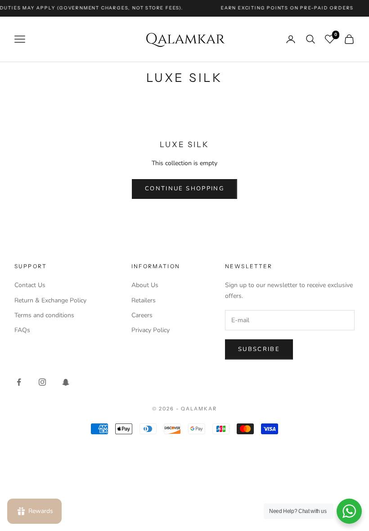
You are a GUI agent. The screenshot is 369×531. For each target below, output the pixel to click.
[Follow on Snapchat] (65, 382)
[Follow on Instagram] (42, 382)
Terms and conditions (44, 315)
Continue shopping (184, 188)
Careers (142, 315)
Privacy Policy (150, 330)
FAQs (22, 330)
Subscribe (259, 349)
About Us (144, 285)
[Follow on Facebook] (18, 382)
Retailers (143, 300)
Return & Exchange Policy (50, 300)
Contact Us (29, 285)
